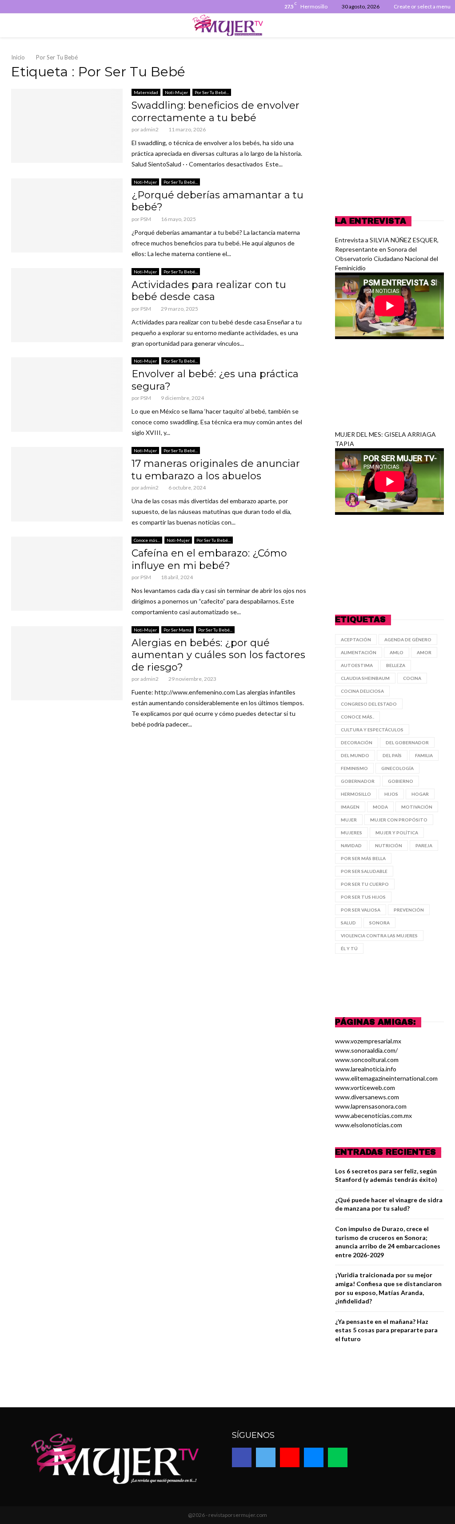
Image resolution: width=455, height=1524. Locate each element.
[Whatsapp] (337, 1457)
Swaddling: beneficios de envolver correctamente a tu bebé (215, 111)
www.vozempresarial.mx (368, 1041)
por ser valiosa (360, 909)
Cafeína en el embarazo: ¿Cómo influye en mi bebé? (209, 559)
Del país (392, 755)
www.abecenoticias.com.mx (373, 1115)
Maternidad (146, 92)
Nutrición (388, 845)
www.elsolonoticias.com (368, 1125)
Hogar (420, 794)
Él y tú (349, 948)
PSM (145, 219)
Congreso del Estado (369, 704)
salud (348, 922)
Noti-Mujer (176, 92)
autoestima (357, 665)
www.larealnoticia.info (365, 1069)
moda (380, 806)
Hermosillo (356, 794)
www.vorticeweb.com (365, 1087)
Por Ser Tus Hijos (363, 897)
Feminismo (354, 768)
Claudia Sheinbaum (365, 678)
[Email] (313, 1457)
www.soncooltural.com (367, 1059)
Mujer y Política (396, 832)
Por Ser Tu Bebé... (212, 92)
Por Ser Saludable (364, 871)
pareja (423, 845)
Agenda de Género (407, 639)
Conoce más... (147, 540)
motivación (416, 806)
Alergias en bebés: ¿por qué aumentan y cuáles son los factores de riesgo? (218, 655)
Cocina (412, 678)
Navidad (351, 845)
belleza (395, 665)
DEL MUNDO (355, 755)
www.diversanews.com (367, 1097)
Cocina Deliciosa (362, 691)
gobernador (358, 781)
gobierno (400, 781)
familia (424, 755)
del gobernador (407, 742)
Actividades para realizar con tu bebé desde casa (209, 291)
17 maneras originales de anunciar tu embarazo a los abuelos (216, 470)
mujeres (351, 832)
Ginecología (397, 768)
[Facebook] (241, 1457)
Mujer (349, 819)
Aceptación (356, 639)
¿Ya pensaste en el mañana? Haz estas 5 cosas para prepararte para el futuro (386, 1330)
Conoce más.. (357, 716)
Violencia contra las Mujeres (379, 935)
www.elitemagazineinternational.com (386, 1078)
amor (424, 652)
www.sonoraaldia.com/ (366, 1050)
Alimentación (358, 652)
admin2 (149, 129)
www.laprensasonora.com (371, 1106)
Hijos (391, 794)
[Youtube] (289, 1457)
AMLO (396, 652)
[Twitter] (265, 1457)
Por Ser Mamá (178, 629)
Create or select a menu (422, 6)
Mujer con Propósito (398, 819)
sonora (379, 922)
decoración (356, 742)
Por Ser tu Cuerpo (365, 884)
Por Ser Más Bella (363, 858)
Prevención (409, 909)
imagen (350, 806)
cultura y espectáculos (372, 729)
